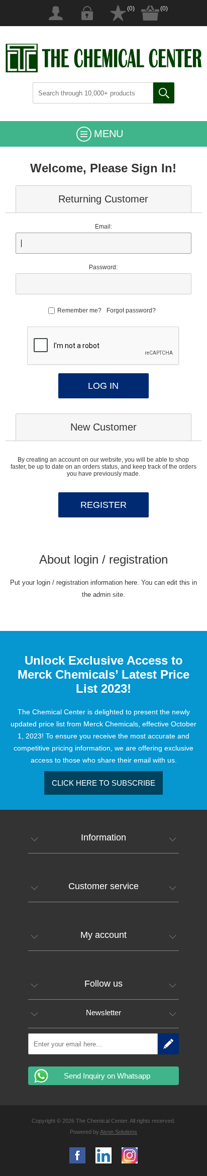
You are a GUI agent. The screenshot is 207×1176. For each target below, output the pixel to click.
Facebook (77, 1155)
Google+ (130, 1155)
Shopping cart (150, 13)
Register (56, 13)
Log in (87, 13)
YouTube (103, 1155)
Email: (103, 226)
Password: (103, 267)
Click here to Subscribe (103, 783)
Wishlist (118, 13)
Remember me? (79, 310)
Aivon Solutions (118, 1132)
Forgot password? (131, 310)
